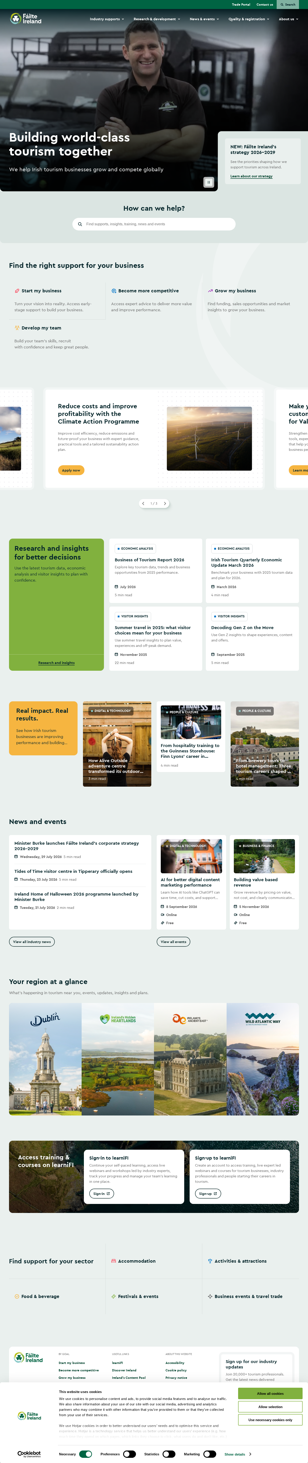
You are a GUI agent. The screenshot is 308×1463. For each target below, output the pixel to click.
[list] (154, 319)
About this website (178, 1354)
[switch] (129, 1454)
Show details (235, 1454)
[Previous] (143, 503)
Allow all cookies (270, 1393)
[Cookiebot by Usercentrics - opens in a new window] (29, 1454)
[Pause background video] (208, 182)
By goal (64, 1354)
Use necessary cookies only (270, 1420)
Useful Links (120, 1354)
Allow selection (270, 1407)
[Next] (164, 503)
